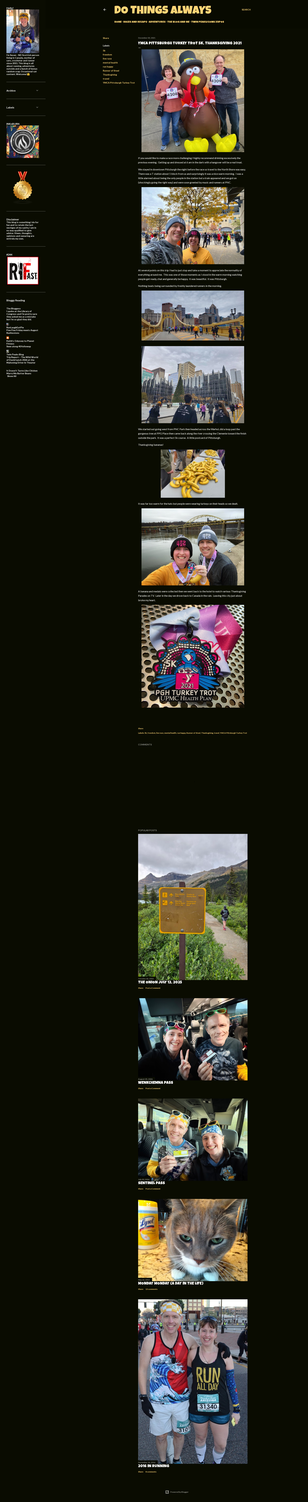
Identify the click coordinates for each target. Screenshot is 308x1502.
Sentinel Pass (151, 1183)
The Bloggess (13, 308)
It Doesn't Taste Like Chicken (22, 370)
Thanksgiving (110, 74)
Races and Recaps (135, 22)
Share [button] (106, 38)
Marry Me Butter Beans (18, 373)
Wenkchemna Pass (155, 1083)
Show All (11, 376)
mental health (110, 62)
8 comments (150, 1472)
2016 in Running (153, 1466)
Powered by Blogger (179, 1492)
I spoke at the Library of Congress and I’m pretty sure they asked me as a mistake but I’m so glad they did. (21, 315)
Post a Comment (152, 988)
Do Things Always (162, 11)
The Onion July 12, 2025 (160, 983)
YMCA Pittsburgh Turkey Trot (119, 82)
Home (118, 22)
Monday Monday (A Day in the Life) (170, 1284)
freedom (107, 54)
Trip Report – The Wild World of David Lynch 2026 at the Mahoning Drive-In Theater (22, 360)
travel (106, 78)
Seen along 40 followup (18, 346)
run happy (108, 66)
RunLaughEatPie (15, 327)
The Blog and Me (178, 22)
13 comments (151, 1289)
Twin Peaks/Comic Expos (207, 22)
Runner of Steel (111, 70)
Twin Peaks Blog (15, 354)
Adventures (157, 22)
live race (107, 58)
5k (104, 50)
